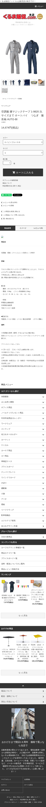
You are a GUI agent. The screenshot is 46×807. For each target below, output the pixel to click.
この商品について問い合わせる (14, 215)
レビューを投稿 (8, 205)
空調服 (20, 98)
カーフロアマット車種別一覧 (13, 548)
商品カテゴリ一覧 (8, 553)
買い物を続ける (8, 219)
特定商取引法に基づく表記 (12, 186)
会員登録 (27, 779)
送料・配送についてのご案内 (13, 564)
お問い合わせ (5, 790)
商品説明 (7, 228)
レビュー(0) (38, 228)
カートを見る (28, 785)
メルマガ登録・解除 (25, 802)
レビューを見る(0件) (10, 202)
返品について (7, 183)
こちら (17, 344)
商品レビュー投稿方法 (10, 569)
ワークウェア (12, 98)
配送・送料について (32, 797)
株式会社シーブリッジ (26, 771)
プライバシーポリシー (10, 802)
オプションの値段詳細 (10, 180)
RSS (35, 802)
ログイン (4, 785)
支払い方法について (19, 797)
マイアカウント (6, 779)
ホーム (4, 98)
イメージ (23, 228)
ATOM (40, 802)
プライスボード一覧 (9, 558)
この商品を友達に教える (11, 211)
